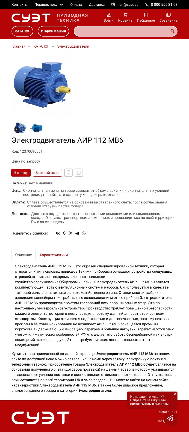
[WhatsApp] (83, 233)
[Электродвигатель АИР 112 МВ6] (94, 85)
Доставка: (20, 214)
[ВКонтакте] (58, 233)
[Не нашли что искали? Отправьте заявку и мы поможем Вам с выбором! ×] (170, 418)
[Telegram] (77, 233)
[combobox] (125, 31)
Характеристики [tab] (54, 255)
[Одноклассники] (64, 233)
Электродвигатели (73, 46)
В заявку (21, 173)
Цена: (16, 191)
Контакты (20, 5)
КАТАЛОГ (22, 31)
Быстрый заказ (47, 173)
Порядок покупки (49, 5)
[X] (71, 233)
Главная (19, 46)
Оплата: (18, 202)
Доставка (97, 5)
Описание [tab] (23, 255)
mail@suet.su (127, 4)
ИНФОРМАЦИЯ (53, 31)
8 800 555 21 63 (164, 4)
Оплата (76, 5)
